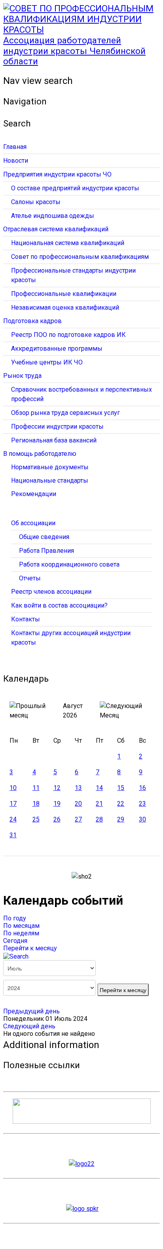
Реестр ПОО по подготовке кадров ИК (68, 334)
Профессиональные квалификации (63, 293)
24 (13, 819)
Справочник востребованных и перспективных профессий (81, 394)
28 (99, 819)
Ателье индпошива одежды (52, 215)
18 (36, 803)
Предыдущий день (31, 1011)
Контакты (25, 619)
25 (36, 819)
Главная (15, 147)
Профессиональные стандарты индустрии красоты (73, 275)
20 (78, 803)
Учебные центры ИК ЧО (47, 362)
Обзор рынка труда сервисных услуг (65, 412)
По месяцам (21, 925)
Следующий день (29, 1026)
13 (78, 788)
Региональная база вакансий (54, 440)
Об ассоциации (33, 523)
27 (78, 819)
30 (142, 819)
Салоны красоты (36, 202)
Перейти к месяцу (30, 948)
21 (99, 803)
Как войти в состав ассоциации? (59, 605)
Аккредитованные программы (56, 348)
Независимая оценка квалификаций (65, 307)
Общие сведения (44, 537)
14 (99, 788)
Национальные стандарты (49, 480)
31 (13, 835)
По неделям (21, 933)
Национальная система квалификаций (67, 243)
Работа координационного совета (69, 564)
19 (57, 803)
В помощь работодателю (39, 453)
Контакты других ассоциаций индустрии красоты (71, 637)
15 (120, 788)
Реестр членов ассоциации (51, 591)
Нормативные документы (50, 467)
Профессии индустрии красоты (57, 426)
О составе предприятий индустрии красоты (75, 188)
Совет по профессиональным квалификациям (80, 256)
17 (13, 803)
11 (36, 788)
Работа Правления (46, 550)
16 (142, 788)
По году (14, 918)
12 (57, 788)
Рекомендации (33, 494)
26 (57, 819)
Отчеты (30, 578)
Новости (15, 160)
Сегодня (15, 940)
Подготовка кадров (32, 321)
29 (120, 819)
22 (120, 803)
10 (13, 788)
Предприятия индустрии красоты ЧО (57, 174)
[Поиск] (15, 955)
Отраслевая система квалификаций (55, 229)
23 (142, 803)
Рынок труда (22, 375)
